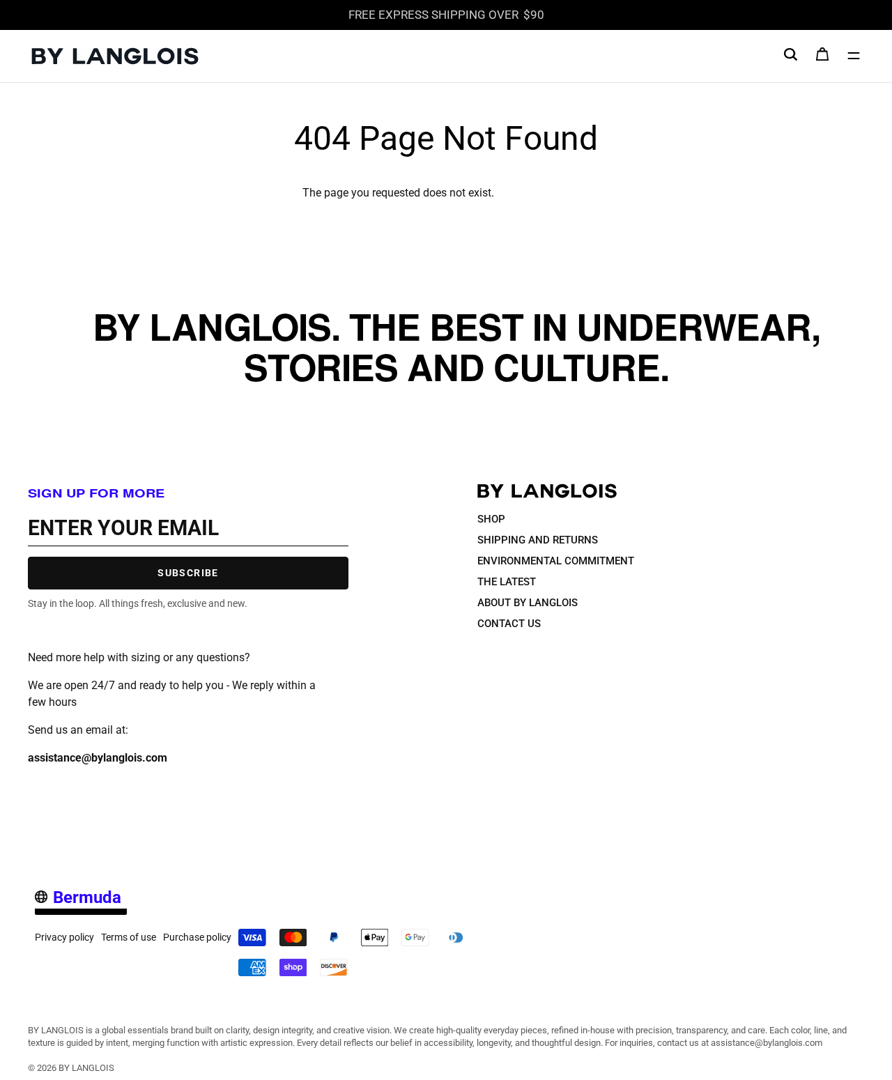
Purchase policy (197, 937)
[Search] (790, 54)
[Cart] (822, 57)
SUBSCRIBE (188, 572)
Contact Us (509, 623)
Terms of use (128, 937)
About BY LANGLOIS (527, 602)
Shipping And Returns (537, 540)
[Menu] (854, 56)
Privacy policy (64, 937)
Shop (491, 519)
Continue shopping (543, 192)
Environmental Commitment (555, 561)
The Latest (506, 582)
